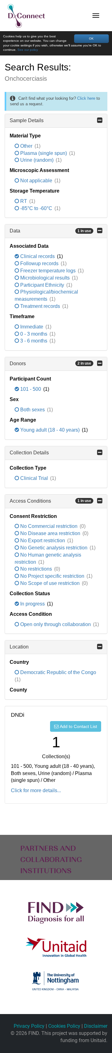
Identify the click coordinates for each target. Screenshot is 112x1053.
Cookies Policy (64, 1026)
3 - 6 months (34, 340)
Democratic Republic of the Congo (57, 672)
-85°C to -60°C (36, 208)
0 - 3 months (34, 334)
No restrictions (36, 569)
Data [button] (50, 230)
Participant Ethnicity (42, 285)
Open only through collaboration (55, 624)
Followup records (39, 263)
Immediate (31, 326)
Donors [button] (50, 363)
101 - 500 (30, 389)
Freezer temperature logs (48, 270)
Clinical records (37, 256)
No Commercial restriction (49, 526)
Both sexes (32, 409)
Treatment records (40, 306)
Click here (86, 98)
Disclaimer (95, 1026)
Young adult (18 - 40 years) (50, 430)
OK (91, 38)
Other (26, 146)
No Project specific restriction (52, 576)
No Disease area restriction (50, 533)
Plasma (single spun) (43, 153)
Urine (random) (37, 160)
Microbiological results (45, 277)
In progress (32, 603)
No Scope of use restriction (50, 583)
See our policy (27, 49)
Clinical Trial (34, 478)
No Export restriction (42, 540)
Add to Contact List (78, 726)
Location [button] (19, 646)
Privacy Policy (29, 1026)
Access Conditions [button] (50, 501)
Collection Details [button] (29, 452)
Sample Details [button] (27, 120)
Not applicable (36, 180)
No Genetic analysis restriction (54, 547)
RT (23, 201)
